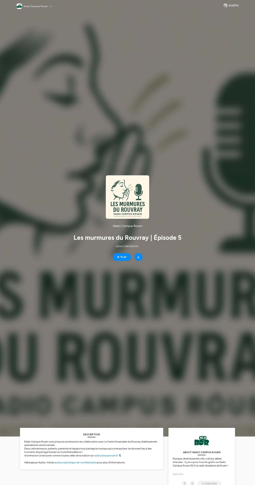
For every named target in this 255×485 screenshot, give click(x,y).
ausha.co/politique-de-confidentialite (75, 462)
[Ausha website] (231, 5)
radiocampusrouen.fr (106, 455)
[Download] (138, 257)
